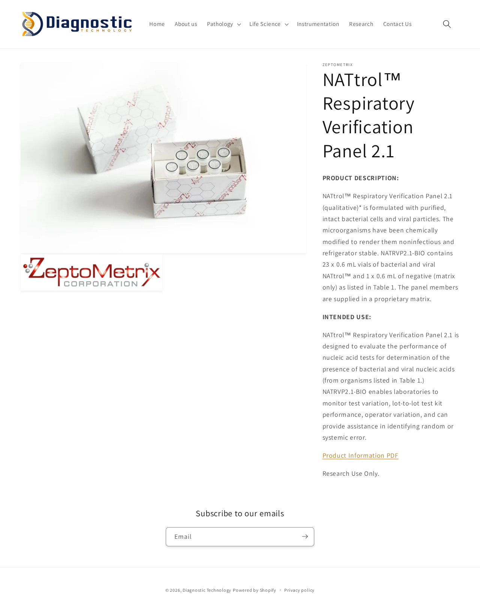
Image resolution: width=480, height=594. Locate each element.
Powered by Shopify (254, 589)
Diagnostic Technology (207, 589)
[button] (223, 24)
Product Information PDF (360, 455)
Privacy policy (299, 589)
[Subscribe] (305, 536)
